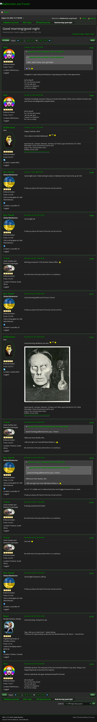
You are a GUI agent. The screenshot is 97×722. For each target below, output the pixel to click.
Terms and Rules (82, 717)
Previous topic (78, 34)
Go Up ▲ (92, 717)
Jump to (60, 704)
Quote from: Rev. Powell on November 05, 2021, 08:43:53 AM (48, 427)
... (25, 40)
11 (32, 40)
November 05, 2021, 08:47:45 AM (34, 337)
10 (28, 40)
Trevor (6, 258)
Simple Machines (18, 717)
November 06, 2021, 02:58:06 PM (34, 537)
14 (45, 40)
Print (92, 40)
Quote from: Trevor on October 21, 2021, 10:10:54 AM (45, 52)
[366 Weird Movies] (4, 203)
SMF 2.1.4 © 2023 (7, 717)
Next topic (90, 34)
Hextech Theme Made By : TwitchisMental (15, 719)
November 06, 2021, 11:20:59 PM (34, 573)
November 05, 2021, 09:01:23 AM (34, 457)
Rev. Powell (8, 172)
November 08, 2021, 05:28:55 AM (34, 664)
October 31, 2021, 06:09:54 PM (33, 172)
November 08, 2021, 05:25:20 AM (34, 616)
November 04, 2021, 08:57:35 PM (34, 215)
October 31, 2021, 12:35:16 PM (33, 127)
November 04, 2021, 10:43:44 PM (34, 258)
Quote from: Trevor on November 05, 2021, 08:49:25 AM (46, 462)
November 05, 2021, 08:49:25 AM (34, 422)
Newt (6, 616)
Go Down (5, 40)
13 (41, 40)
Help (74, 717)
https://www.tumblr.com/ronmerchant (37, 152)
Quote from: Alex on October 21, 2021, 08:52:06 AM (46, 57)
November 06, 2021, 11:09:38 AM (34, 502)
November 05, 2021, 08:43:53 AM (34, 294)
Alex (5, 47)
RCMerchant (9, 127)
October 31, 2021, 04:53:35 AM (33, 95)
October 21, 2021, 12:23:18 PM (33, 47)
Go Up (4, 695)
